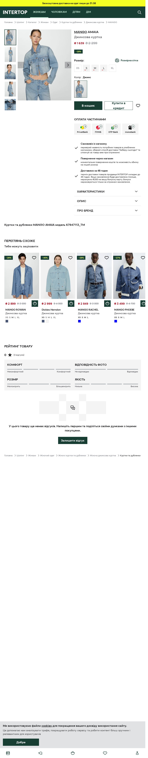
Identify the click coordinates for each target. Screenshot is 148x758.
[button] (21, 65)
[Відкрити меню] (40, 753)
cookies (47, 725)
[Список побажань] (105, 753)
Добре (20, 742)
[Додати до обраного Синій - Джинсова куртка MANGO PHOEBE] (140, 257)
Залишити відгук (72, 439)
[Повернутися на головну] (15, 12)
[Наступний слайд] (10, 107)
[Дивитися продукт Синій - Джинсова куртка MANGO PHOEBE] (128, 275)
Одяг (55, 22)
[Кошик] (72, 753)
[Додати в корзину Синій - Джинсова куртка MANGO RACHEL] (105, 302)
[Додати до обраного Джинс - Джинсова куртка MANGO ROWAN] (33, 257)
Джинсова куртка (95, 22)
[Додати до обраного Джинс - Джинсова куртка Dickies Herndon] (69, 257)
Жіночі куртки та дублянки (72, 455)
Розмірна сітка (129, 60)
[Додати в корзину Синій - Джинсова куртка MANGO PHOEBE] (141, 302)
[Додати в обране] (138, 105)
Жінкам (45, 22)
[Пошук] (139, 12)
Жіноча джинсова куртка (103, 455)
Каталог (32, 22)
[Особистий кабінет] (137, 753)
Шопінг (20, 22)
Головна (8, 22)
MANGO (112, 22)
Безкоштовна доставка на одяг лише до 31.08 (69, 3)
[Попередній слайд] (21, 65)
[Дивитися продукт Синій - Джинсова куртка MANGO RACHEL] (93, 275)
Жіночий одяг (47, 455)
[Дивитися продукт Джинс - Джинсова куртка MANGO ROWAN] (21, 275)
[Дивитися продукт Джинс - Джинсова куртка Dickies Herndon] (57, 275)
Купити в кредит (118, 105)
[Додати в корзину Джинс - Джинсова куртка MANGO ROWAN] (34, 302)
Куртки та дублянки (72, 22)
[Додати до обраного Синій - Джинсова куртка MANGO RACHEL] (104, 257)
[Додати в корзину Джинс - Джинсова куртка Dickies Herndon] (70, 302)
